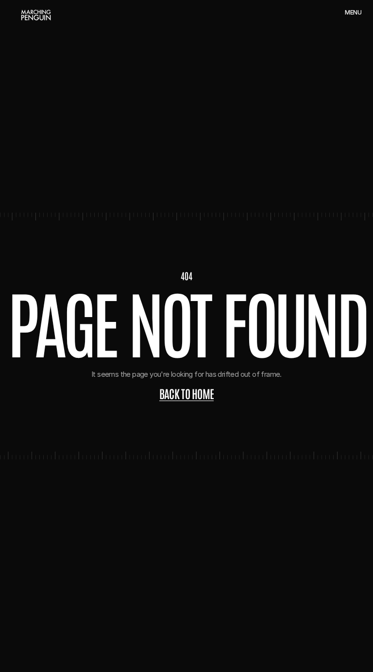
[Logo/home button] (36, 15)
